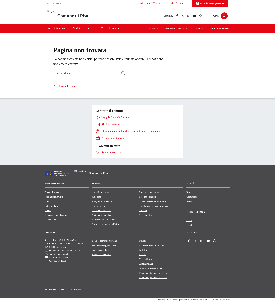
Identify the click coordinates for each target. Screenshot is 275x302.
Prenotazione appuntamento (104, 245)
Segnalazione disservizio (103, 250)
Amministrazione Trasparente (150, 3)
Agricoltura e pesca (100, 192)
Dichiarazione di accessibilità (152, 245)
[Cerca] (123, 73)
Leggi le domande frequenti (104, 241)
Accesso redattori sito (221, 300)
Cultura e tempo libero (102, 215)
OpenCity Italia (184, 300)
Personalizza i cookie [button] (54, 289)
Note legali (144, 250)
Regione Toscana (54, 3)
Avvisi (189, 201)
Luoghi (189, 225)
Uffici (47, 201)
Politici (48, 210)
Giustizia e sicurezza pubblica (105, 224)
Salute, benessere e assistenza (152, 201)
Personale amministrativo (56, 215)
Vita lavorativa (145, 215)
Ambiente (96, 197)
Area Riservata (146, 263)
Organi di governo (53, 192)
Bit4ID (205, 300)
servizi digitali (171, 300)
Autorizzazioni (98, 206)
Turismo (143, 210)
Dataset (142, 254)
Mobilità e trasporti (147, 197)
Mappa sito (76, 289)
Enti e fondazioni (52, 206)
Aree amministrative (54, 197)
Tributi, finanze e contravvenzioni (154, 206)
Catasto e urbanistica (101, 210)
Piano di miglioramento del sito (153, 273)
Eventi (189, 220)
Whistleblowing (146, 259)
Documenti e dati (52, 219)
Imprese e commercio (149, 192)
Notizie (189, 192)
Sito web (160, 300)
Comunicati (191, 197)
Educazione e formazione (103, 219)
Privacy (142, 241)
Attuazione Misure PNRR (151, 268)
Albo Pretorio (176, 3)
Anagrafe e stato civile (102, 201)
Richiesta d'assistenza (101, 254)
